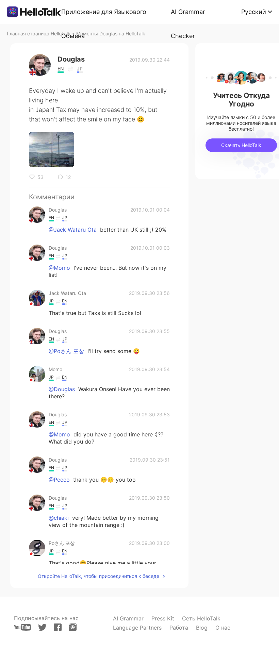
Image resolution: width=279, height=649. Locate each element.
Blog (202, 627)
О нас (222, 627)
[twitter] (42, 627)
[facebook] (58, 627)
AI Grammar (128, 618)
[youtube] (22, 627)
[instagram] (73, 627)
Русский (253, 11)
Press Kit (162, 618)
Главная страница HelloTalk (38, 33)
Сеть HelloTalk (201, 618)
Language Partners (137, 627)
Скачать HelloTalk (241, 145)
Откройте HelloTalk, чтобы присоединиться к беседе (98, 576)
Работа (178, 627)
